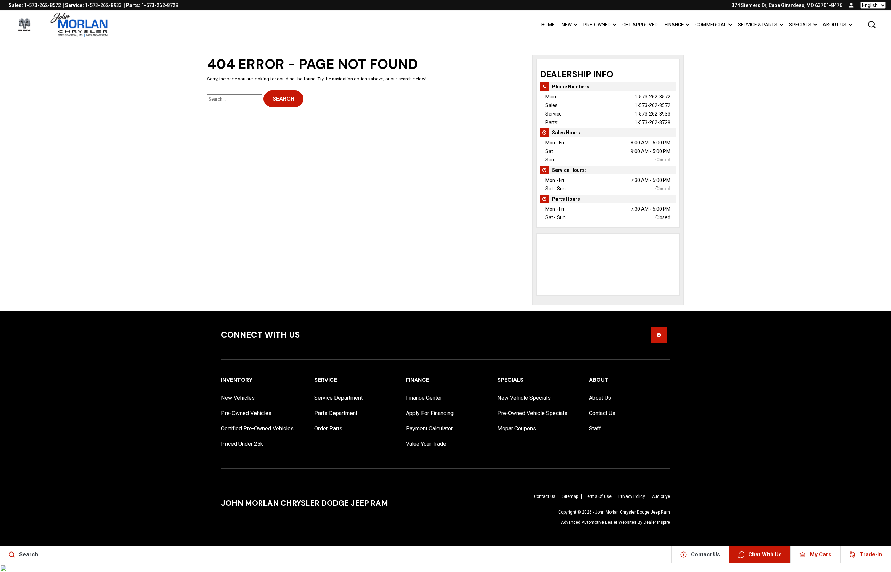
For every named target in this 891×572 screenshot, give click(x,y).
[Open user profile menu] (851, 5)
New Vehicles (238, 398)
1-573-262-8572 (652, 97)
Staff (595, 428)
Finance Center (424, 398)
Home (548, 24)
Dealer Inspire (657, 522)
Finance (674, 24)
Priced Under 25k (242, 443)
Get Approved (640, 24)
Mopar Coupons (516, 428)
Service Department (338, 398)
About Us (834, 24)
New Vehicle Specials (524, 398)
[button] (872, 25)
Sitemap (570, 496)
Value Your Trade (426, 443)
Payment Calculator (429, 428)
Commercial (710, 24)
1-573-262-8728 (652, 122)
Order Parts (328, 428)
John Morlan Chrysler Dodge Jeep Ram (632, 512)
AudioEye (661, 496)
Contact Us (602, 413)
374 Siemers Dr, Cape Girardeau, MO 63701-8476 (787, 5)
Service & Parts (758, 24)
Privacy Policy (631, 496)
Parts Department (335, 413)
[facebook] (659, 335)
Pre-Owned (597, 24)
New (567, 24)
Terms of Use (598, 496)
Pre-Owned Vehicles (246, 413)
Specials (800, 24)
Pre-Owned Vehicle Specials (532, 413)
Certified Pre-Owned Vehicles (257, 428)
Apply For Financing (430, 413)
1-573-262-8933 (652, 114)
